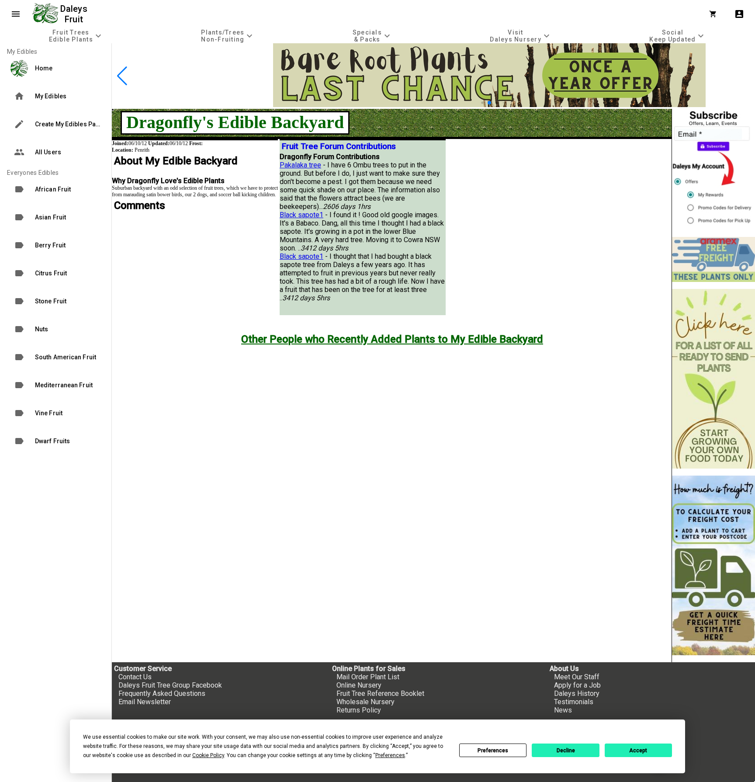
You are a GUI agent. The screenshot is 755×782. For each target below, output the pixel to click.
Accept (638, 750)
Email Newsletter (144, 702)
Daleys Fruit (75, 13)
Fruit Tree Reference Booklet (380, 693)
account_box (739, 14)
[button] (482, 102)
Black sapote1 (301, 215)
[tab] (76, 35)
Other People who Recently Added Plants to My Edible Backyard (392, 339)
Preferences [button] (390, 755)
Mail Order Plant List (367, 677)
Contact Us (135, 677)
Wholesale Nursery (365, 702)
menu (15, 14)
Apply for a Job (577, 685)
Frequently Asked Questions (161, 693)
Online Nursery (358, 685)
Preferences (493, 750)
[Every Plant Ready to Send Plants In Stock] (713, 379)
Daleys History (576, 693)
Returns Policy (358, 710)
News (563, 710)
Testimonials (573, 702)
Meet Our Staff (576, 677)
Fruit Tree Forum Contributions (339, 146)
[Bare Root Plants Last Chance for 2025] (489, 105)
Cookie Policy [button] (208, 755)
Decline (566, 750)
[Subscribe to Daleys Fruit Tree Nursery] (713, 169)
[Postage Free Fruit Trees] (713, 259)
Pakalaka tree (300, 165)
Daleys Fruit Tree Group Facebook (170, 685)
